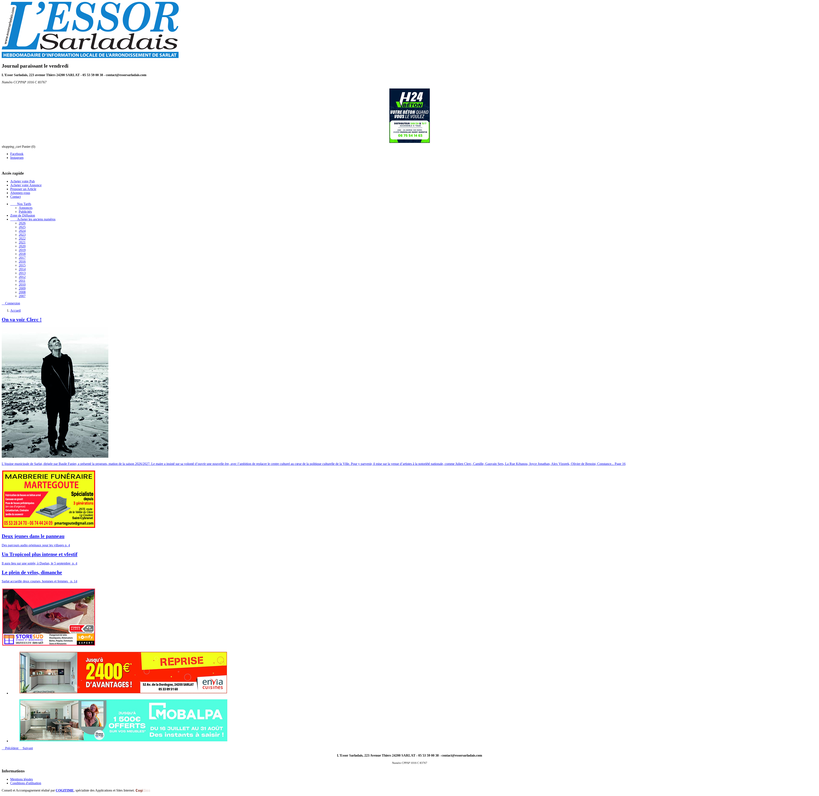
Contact (15, 196)
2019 (22, 250)
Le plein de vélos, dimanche (32, 572)
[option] (413, 673)
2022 (22, 238)
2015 (22, 265)
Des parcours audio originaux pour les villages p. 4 (36, 545)
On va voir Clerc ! (22, 319)
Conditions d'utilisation (25, 783)
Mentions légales (21, 779)
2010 (22, 284)
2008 (22, 292)
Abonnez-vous (20, 193)
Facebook (16, 154)
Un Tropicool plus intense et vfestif (39, 554)
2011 (22, 280)
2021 (22, 242)
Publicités (25, 211)
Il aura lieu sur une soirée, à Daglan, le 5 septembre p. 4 (39, 563)
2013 (22, 273)
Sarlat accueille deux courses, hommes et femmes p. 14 (39, 581)
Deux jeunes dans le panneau (33, 536)
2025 (22, 227)
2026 (22, 223)
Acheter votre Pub (22, 181)
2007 (22, 296)
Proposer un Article (23, 189)
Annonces (25, 208)
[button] (10, 748)
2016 (22, 261)
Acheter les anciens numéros (32, 219)
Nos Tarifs (20, 204)
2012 (22, 277)
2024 (22, 231)
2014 (22, 269)
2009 (22, 288)
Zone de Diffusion (22, 215)
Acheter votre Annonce (26, 185)
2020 (22, 246)
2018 (22, 254)
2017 (22, 257)
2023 (22, 234)
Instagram (16, 157)
